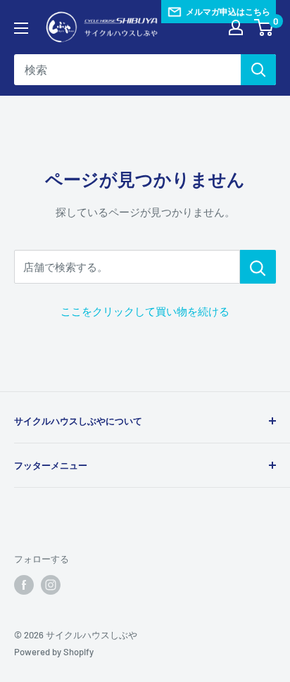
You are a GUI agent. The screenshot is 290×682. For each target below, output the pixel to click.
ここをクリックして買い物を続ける (145, 311)
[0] (264, 27)
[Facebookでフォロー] (24, 585)
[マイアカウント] (236, 27)
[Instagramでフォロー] (51, 585)
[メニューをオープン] (21, 28)
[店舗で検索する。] (258, 267)
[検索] (258, 69)
